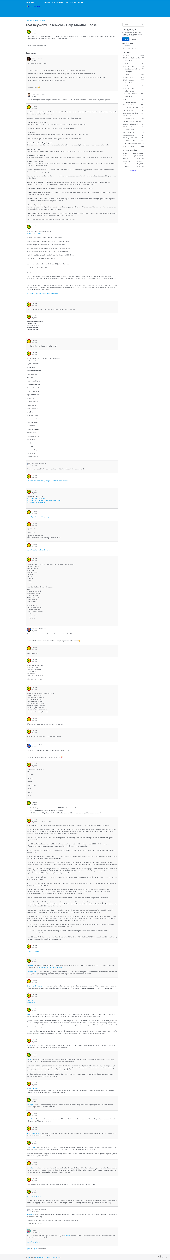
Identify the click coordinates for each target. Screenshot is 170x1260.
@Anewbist (30, 1215)
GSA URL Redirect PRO (133, 110)
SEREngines (134, 72)
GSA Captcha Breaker (133, 94)
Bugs (134, 63)
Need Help (134, 61)
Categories (46, 2)
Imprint (48, 1257)
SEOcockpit (30, 1000)
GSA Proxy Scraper (133, 116)
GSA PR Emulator (133, 118)
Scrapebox (30, 1119)
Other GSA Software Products (133, 143)
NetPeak (29, 1059)
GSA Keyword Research (133, 124)
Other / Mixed (134, 77)
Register (35, 1249)
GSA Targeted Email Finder (133, 138)
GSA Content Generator (133, 107)
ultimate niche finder (34, 234)
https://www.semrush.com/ (36, 498)
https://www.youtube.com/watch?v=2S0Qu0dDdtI (43, 293)
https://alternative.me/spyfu (36, 503)
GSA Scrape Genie (133, 127)
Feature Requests (134, 66)
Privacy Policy (39, 1257)
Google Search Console (34, 986)
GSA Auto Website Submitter (133, 121)
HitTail (29, 1045)
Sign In (28, 1249)
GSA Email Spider (133, 130)
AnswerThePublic (32, 1088)
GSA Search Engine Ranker (133, 58)
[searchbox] (133, 24)
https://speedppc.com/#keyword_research (41, 517)
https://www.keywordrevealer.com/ (38, 550)
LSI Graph (30, 1105)
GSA (66, 2)
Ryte (28, 1014)
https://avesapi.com (33, 1242)
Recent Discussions (129, 48)
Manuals (73, 2)
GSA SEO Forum (31, 2)
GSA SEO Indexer (133, 80)
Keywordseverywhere (34, 951)
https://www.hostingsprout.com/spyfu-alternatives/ (44, 500)
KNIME (30, 965)
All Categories (133, 55)
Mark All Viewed (57, 2)
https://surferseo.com (34, 1196)
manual (33, 45)
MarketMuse (32, 972)
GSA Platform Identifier (133, 113)
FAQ (60, 1257)
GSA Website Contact (133, 141)
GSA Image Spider (133, 135)
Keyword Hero (31, 1147)
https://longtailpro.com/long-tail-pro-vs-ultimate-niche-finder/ (47, 481)
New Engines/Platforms (134, 69)
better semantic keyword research (50, 967)
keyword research (41, 45)
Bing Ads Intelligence (34, 1133)
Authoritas (30, 1168)
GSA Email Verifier (133, 132)
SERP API (67, 1236)
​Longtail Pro (31, 1002)
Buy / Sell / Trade (133, 105)
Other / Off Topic (133, 146)
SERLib (134, 74)
